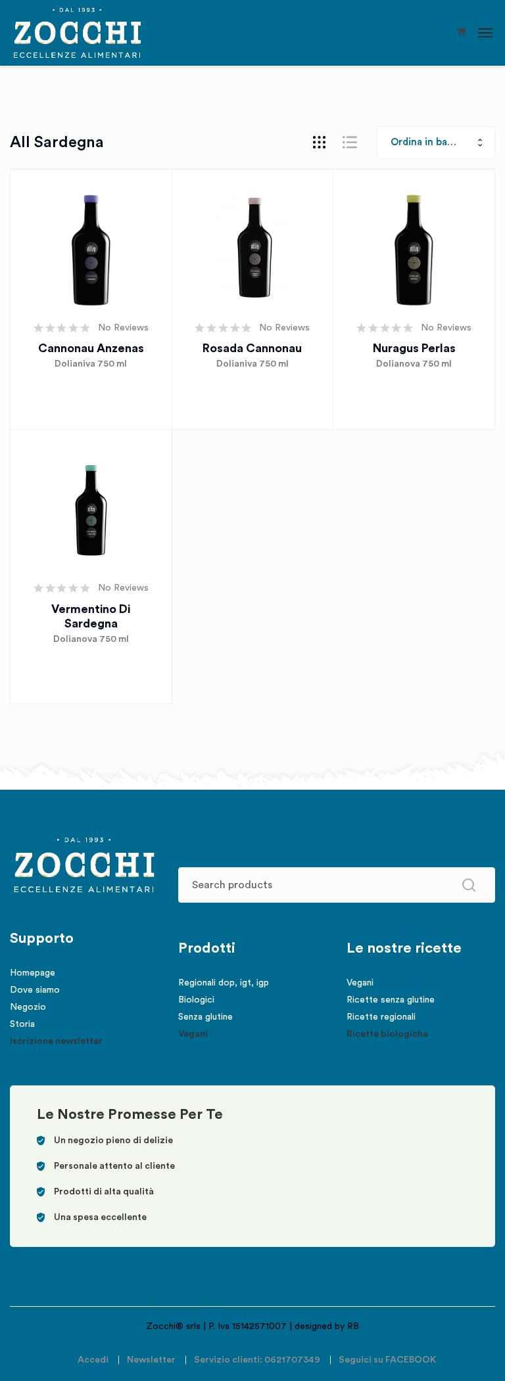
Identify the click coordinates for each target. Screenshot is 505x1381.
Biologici (196, 1000)
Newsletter (151, 1360)
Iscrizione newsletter (56, 1041)
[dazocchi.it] (77, 33)
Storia (22, 1024)
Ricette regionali (381, 1017)
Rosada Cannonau (252, 348)
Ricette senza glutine (391, 1000)
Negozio (28, 1007)
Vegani (193, 1034)
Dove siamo (35, 990)
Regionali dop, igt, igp (223, 982)
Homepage (32, 973)
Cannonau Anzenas (91, 348)
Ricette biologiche (387, 1034)
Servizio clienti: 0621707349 (257, 1360)
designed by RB (327, 1326)
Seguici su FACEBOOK (387, 1360)
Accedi (93, 1360)
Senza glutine (205, 1017)
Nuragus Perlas (414, 348)
